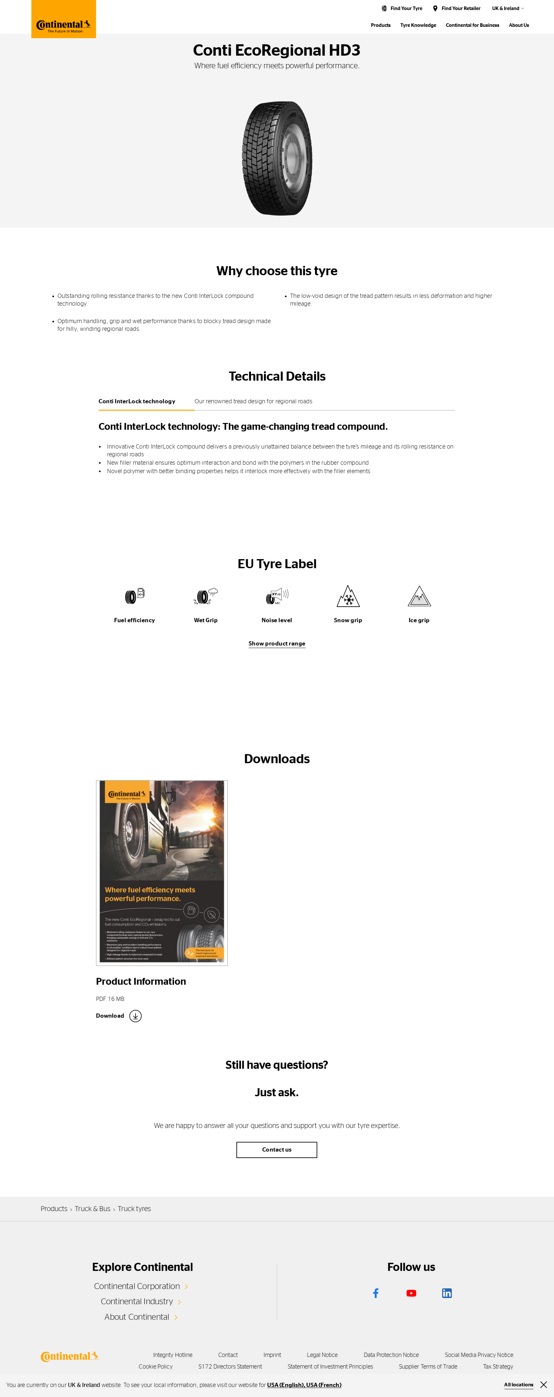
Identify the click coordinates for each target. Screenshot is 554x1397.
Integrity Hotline (173, 1355)
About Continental (136, 1317)
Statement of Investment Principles (330, 1367)
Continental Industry (137, 1301)
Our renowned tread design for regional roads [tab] (253, 402)
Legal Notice (322, 1355)
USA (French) (323, 1385)
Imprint (272, 1355)
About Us (519, 25)
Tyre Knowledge (418, 25)
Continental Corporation (137, 1286)
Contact (228, 1355)
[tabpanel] (277, 446)
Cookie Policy (155, 1367)
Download (110, 1016)
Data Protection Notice (391, 1355)
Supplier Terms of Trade (428, 1367)
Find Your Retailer (461, 8)
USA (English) (285, 1385)
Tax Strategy (498, 1367)
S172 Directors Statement (230, 1367)
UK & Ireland (505, 8)
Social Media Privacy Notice (479, 1355)
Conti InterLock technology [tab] (137, 402)
